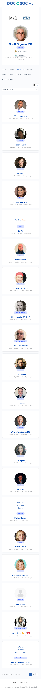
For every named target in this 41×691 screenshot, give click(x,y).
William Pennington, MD (20, 432)
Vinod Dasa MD (20, 116)
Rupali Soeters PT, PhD (20, 662)
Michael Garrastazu (20, 346)
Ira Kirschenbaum (20, 288)
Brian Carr (20, 489)
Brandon (20, 174)
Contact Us (15, 687)
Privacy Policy (33, 687)
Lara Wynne (20, 461)
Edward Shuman (20, 604)
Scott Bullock (20, 260)
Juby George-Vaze (20, 202)
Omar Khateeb (20, 374)
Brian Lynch (20, 403)
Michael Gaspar (20, 518)
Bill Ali (20, 231)
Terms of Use (24, 687)
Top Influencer (21, 55)
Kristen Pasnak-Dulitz (20, 575)
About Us (8, 687)
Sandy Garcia (20, 547)
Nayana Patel (16, 633)
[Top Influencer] (16, 55)
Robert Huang (20, 145)
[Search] (37, 3)
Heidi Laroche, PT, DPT (20, 317)
